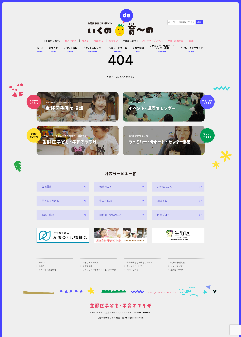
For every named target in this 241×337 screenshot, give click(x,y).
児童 (191, 41)
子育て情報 (87, 266)
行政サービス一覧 (90, 263)
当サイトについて (134, 266)
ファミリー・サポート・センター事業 (99, 270)
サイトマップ (176, 266)
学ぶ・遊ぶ (106, 200)
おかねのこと (164, 186)
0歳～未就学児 (176, 41)
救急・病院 (48, 214)
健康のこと (106, 186)
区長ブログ (163, 214)
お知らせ (43, 266)
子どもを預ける (50, 200)
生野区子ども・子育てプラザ (139, 263)
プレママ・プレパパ (152, 41)
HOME (42, 263)
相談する (98, 41)
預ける (85, 41)
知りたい (113, 41)
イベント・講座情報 (47, 270)
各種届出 (47, 186)
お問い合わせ (132, 270)
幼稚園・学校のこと (111, 214)
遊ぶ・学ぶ (70, 41)
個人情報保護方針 (178, 263)
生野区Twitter (177, 270)
